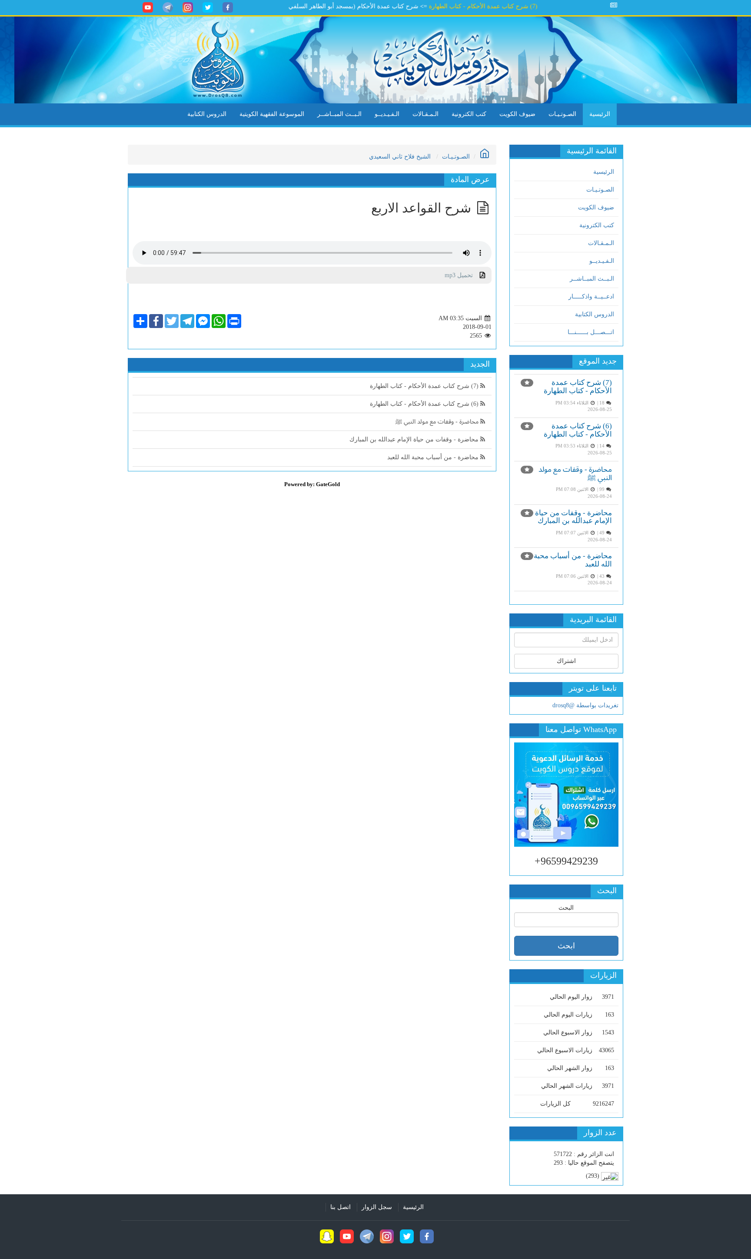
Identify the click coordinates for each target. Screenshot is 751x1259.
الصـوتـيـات (562, 114)
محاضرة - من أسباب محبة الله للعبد (433, 457)
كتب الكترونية (469, 114)
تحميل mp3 (462, 275)
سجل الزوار (377, 1207)
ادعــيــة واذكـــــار (591, 296)
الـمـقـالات (425, 114)
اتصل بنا (340, 1207)
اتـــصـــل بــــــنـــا (591, 332)
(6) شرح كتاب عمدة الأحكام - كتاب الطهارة (578, 430)
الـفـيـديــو (387, 114)
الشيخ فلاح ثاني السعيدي (400, 156)
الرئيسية (599, 114)
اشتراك (566, 661)
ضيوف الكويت (517, 114)
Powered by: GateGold (312, 484)
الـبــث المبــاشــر (339, 114)
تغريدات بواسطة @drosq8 (585, 705)
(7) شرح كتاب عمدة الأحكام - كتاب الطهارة (505, 6)
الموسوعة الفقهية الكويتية (271, 114)
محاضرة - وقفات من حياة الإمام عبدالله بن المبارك (573, 517)
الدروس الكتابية (206, 114)
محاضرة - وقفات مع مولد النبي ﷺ (575, 473)
